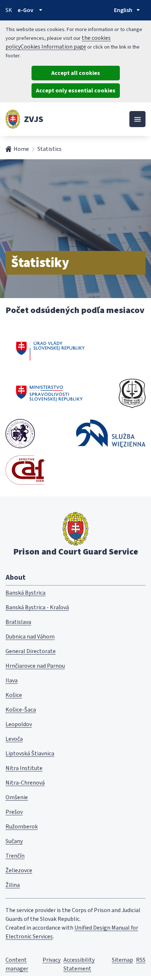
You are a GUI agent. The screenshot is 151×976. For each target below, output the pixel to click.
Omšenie (16, 797)
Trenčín (15, 856)
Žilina (12, 885)
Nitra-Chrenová (25, 783)
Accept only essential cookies (75, 91)
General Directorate (30, 651)
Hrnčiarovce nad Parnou (35, 666)
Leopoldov (18, 724)
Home (21, 149)
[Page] (12, 119)
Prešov (14, 812)
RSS (141, 960)
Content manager (16, 964)
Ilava (11, 680)
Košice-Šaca (20, 710)
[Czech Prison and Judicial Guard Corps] (132, 393)
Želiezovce (18, 870)
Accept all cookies (75, 73)
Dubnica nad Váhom (30, 637)
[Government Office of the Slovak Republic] (50, 349)
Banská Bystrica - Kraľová (37, 607)
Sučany (14, 841)
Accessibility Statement (79, 964)
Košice (13, 695)
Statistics (49, 149)
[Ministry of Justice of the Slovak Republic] (49, 393)
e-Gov (25, 10)
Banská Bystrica (25, 593)
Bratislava (18, 622)
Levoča (14, 739)
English (123, 10)
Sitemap (122, 960)
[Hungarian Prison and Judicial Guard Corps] (20, 433)
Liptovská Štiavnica (29, 754)
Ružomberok (21, 827)
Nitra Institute (24, 768)
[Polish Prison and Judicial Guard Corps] (111, 433)
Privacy (51, 960)
